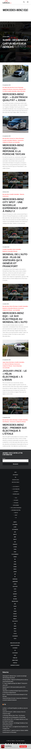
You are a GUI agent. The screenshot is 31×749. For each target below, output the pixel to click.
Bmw (15, 536)
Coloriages (15, 647)
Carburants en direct (15, 665)
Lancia (15, 584)
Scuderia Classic (16, 494)
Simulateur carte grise (15, 642)
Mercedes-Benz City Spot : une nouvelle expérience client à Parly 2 (15, 205)
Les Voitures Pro (16, 489)
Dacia (15, 551)
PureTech (15, 662)
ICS (16, 517)
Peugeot (15, 613)
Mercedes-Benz (11, 87)
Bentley (15, 534)
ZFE (15, 650)
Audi (15, 531)
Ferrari (15, 556)
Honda (15, 564)
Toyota (15, 633)
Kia (15, 576)
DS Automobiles (15, 554)
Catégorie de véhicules (7, 89)
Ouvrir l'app (23, 746)
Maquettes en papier (15, 645)
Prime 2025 (15, 657)
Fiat (15, 559)
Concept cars (12, 138)
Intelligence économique (16, 507)
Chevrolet (15, 544)
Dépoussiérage (16, 505)
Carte (15, 472)
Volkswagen (15, 636)
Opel (15, 608)
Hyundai (15, 566)
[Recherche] (23, 2)
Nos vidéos (5, 87)
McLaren (15, 598)
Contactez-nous (15, 479)
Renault (15, 618)
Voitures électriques (21, 91)
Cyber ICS (16, 512)
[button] (27, 2)
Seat (15, 623)
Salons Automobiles (17, 249)
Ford (15, 561)
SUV (24, 89)
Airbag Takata (15, 660)
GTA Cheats (16, 500)
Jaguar (4, 362)
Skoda (15, 626)
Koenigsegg (15, 579)
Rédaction (21, 89)
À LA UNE (5, 91)
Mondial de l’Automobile (8, 251)
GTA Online (16, 502)
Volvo (15, 638)
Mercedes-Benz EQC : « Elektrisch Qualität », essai (15, 97)
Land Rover (15, 586)
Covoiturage (15, 652)
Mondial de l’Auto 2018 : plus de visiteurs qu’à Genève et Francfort (15, 260)
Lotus (15, 591)
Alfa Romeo (15, 524)
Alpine (15, 527)
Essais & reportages (19, 87)
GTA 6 (16, 497)
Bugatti (15, 539)
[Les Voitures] (7, 2)
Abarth (15, 522)
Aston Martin (15, 529)
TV (5, 704)
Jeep (15, 574)
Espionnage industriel (16, 510)
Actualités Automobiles (12, 91)
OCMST (16, 515)
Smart (15, 628)
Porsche (15, 616)
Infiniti (15, 569)
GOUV (15, 655)
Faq (15, 477)
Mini (15, 603)
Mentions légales (15, 482)
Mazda (15, 596)
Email (4, 458)
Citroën (15, 546)
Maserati (15, 593)
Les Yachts (16, 491)
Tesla (15, 631)
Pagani (15, 611)
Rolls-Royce (15, 621)
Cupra (15, 549)
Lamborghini (15, 581)
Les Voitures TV (16, 486)
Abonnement (15, 474)
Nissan (15, 606)
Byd (15, 541)
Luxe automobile (16, 142)
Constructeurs (16, 89)
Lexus (15, 588)
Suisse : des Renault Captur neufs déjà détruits (15, 43)
